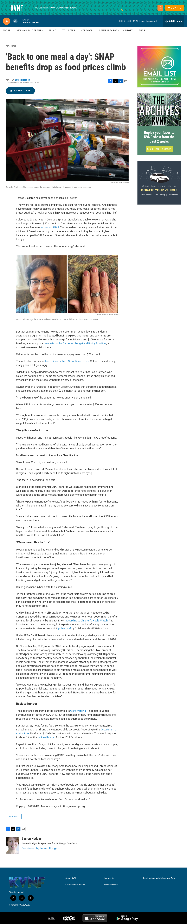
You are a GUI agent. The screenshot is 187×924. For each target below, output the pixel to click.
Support (127, 30)
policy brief (64, 628)
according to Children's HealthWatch (87, 620)
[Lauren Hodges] (12, 845)
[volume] (15, 21)
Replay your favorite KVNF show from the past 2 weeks (159, 137)
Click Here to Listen (159, 149)
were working (78, 710)
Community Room (109, 30)
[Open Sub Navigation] (12, 30)
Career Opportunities (75, 885)
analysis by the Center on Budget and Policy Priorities (75, 343)
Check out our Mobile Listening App (158, 878)
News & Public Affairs (30, 30)
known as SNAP (50, 227)
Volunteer (68, 30)
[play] (6, 21)
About (6, 30)
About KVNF (70, 878)
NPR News (11, 45)
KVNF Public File (111, 885)
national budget (46, 737)
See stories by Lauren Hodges (40, 848)
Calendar (87, 30)
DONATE (176, 7)
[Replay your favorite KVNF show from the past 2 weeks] (159, 109)
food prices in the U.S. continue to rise (67, 361)
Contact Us (109, 878)
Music (52, 30)
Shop (142, 30)
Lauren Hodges (22, 79)
